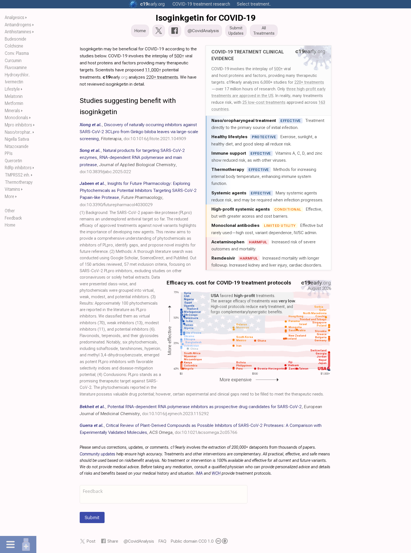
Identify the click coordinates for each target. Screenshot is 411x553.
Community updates (97, 454)
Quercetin (13, 160)
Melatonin (14, 96)
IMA (199, 473)
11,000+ (153, 69)
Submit (92, 517)
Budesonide (15, 39)
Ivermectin (14, 81)
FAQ (162, 541)
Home (10, 225)
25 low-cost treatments (263, 102)
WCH (216, 473)
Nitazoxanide (17, 146)
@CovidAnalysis (139, 541)
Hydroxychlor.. (17, 74)
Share (112, 541)
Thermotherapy (19, 182)
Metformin (14, 103)
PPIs (9, 153)
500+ (278, 68)
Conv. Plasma (17, 53)
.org (152, 4)
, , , (139, 131)
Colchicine (14, 46)
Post (90, 541)
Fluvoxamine (16, 67)
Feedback (13, 218)
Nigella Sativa (17, 139)
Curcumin (13, 60)
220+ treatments (309, 82)
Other (10, 210)
